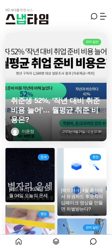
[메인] (18, 241)
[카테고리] (55, 241)
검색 (94, 16)
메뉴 (103, 16)
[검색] (93, 241)
